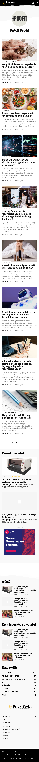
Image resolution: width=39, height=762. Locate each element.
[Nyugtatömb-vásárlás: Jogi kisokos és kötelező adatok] (19, 401)
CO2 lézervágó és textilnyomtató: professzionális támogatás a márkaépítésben (17, 482)
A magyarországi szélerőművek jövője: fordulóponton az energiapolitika (22, 601)
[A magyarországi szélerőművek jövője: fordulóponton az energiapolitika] (19, 501)
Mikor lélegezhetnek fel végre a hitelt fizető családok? (23, 612)
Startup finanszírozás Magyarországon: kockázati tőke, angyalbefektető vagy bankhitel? (16, 215)
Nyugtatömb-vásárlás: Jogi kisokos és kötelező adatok (16, 416)
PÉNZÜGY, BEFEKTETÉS (9, 61)
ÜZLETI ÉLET (6, 157)
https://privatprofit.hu (19, 30)
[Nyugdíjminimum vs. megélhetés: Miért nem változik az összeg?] (19, 50)
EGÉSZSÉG (6, 110)
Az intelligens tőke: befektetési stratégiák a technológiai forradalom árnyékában (18, 315)
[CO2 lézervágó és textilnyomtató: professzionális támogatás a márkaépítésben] (19, 466)
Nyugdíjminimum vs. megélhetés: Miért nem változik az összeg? (19, 65)
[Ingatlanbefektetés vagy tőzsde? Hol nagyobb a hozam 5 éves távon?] (19, 146)
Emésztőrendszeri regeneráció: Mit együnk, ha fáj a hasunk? (18, 114)
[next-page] (21, 442)
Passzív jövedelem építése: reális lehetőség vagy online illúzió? (19, 266)
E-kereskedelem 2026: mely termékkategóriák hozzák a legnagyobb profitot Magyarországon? (17, 365)
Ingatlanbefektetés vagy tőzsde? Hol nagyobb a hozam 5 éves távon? (18, 162)
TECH (3, 477)
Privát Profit (7, 83)
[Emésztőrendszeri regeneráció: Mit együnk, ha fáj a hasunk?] (19, 99)
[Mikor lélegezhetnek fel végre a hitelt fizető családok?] (7, 614)
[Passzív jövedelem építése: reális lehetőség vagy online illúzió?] (19, 251)
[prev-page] (4, 442)
